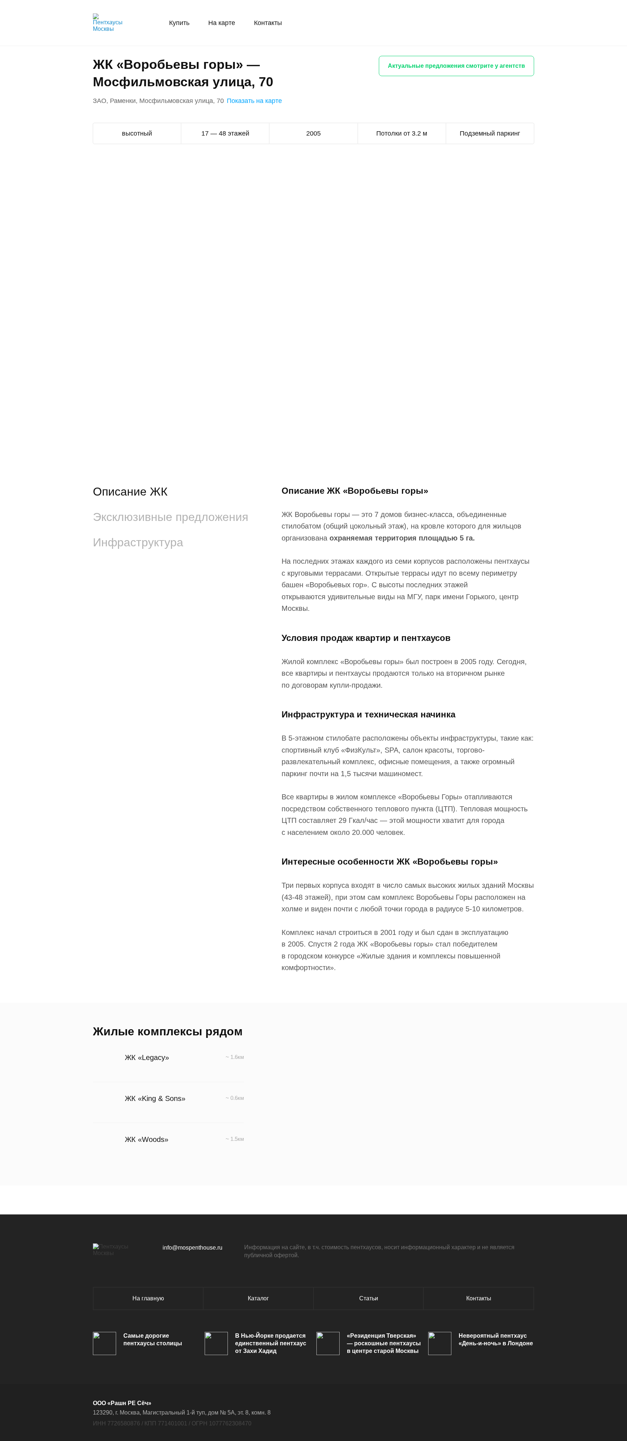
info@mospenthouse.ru (192, 1248)
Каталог (258, 1298)
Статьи (368, 1298)
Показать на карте (254, 100)
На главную (148, 1298)
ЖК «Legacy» (147, 1057)
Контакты (268, 22)
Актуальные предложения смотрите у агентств (456, 66)
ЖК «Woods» (146, 1139)
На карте (221, 22)
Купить (179, 22)
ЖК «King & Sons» (155, 1098)
